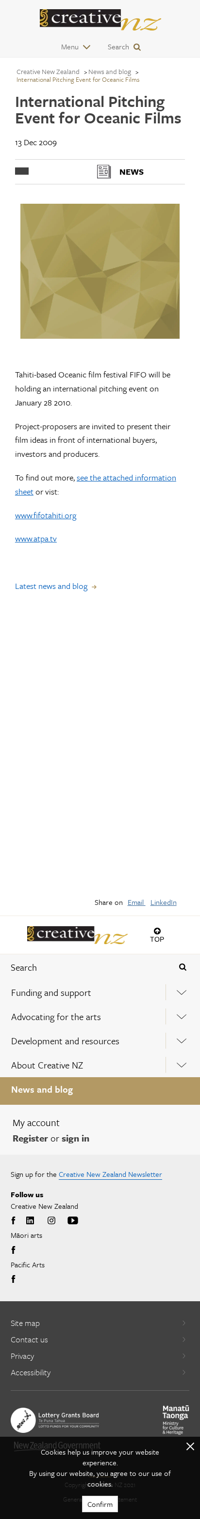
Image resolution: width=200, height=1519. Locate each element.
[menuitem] (100, 992)
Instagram (51, 1221)
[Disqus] (100, 751)
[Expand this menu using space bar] (182, 992)
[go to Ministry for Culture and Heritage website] (176, 1420)
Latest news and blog (51, 586)
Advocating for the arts (56, 1016)
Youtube (73, 1221)
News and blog (42, 1089)
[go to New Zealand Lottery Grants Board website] (55, 1420)
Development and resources (65, 1040)
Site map (25, 1323)
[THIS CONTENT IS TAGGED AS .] (22, 171)
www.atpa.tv (36, 538)
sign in (75, 1137)
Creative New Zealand (48, 71)
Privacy (22, 1356)
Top (157, 939)
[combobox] (83, 967)
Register (30, 1137)
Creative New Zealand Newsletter (110, 1174)
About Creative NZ (47, 1064)
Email (137, 902)
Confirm (100, 1504)
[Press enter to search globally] (182, 967)
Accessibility (30, 1372)
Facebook (14, 1221)
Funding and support (51, 992)
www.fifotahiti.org (45, 515)
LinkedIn (163, 902)
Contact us (29, 1339)
